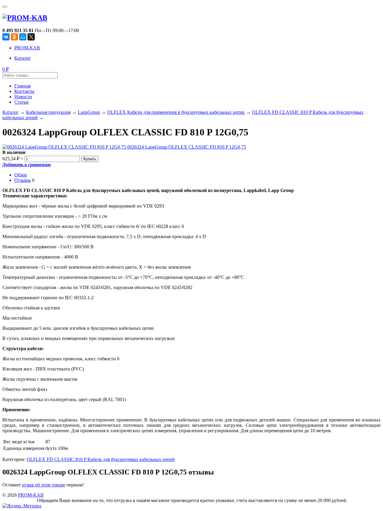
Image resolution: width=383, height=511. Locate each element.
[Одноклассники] (14, 36)
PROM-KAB (27, 47)
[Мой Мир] (22, 36)
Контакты (24, 91)
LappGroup (89, 112)
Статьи (21, 102)
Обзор (20, 174)
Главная (22, 85)
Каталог (22, 58)
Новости (23, 96)
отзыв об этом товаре (43, 484)
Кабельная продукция (48, 112)
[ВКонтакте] (6, 36)
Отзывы (22, 180)
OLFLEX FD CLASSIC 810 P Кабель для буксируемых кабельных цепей (101, 459)
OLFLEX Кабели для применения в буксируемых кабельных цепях (176, 112)
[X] (31, 36)
